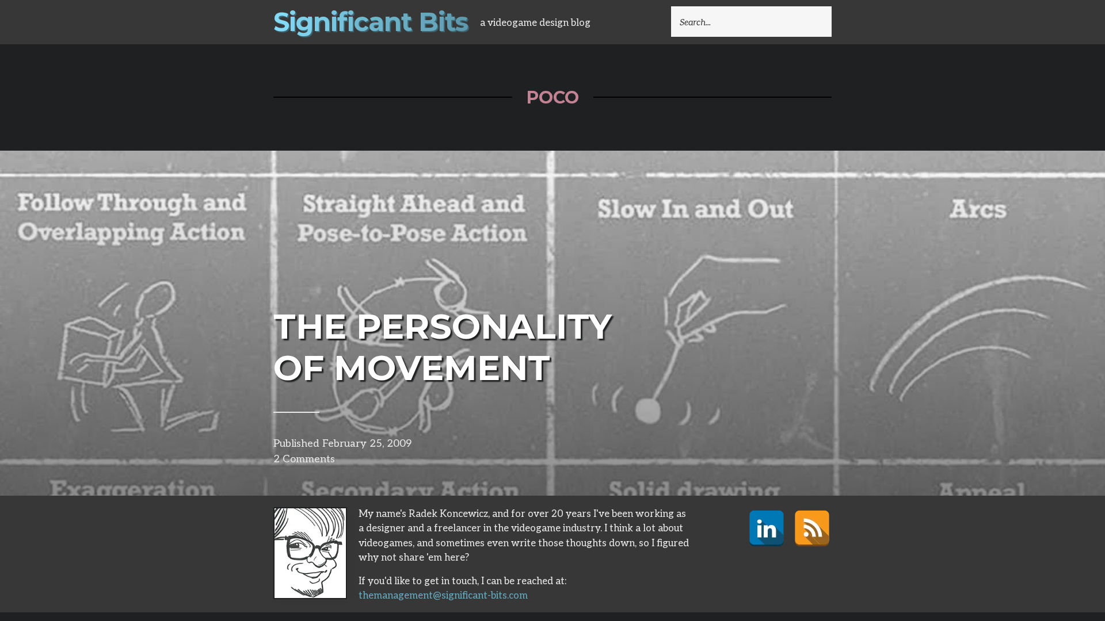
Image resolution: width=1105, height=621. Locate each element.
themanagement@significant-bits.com (443, 595)
